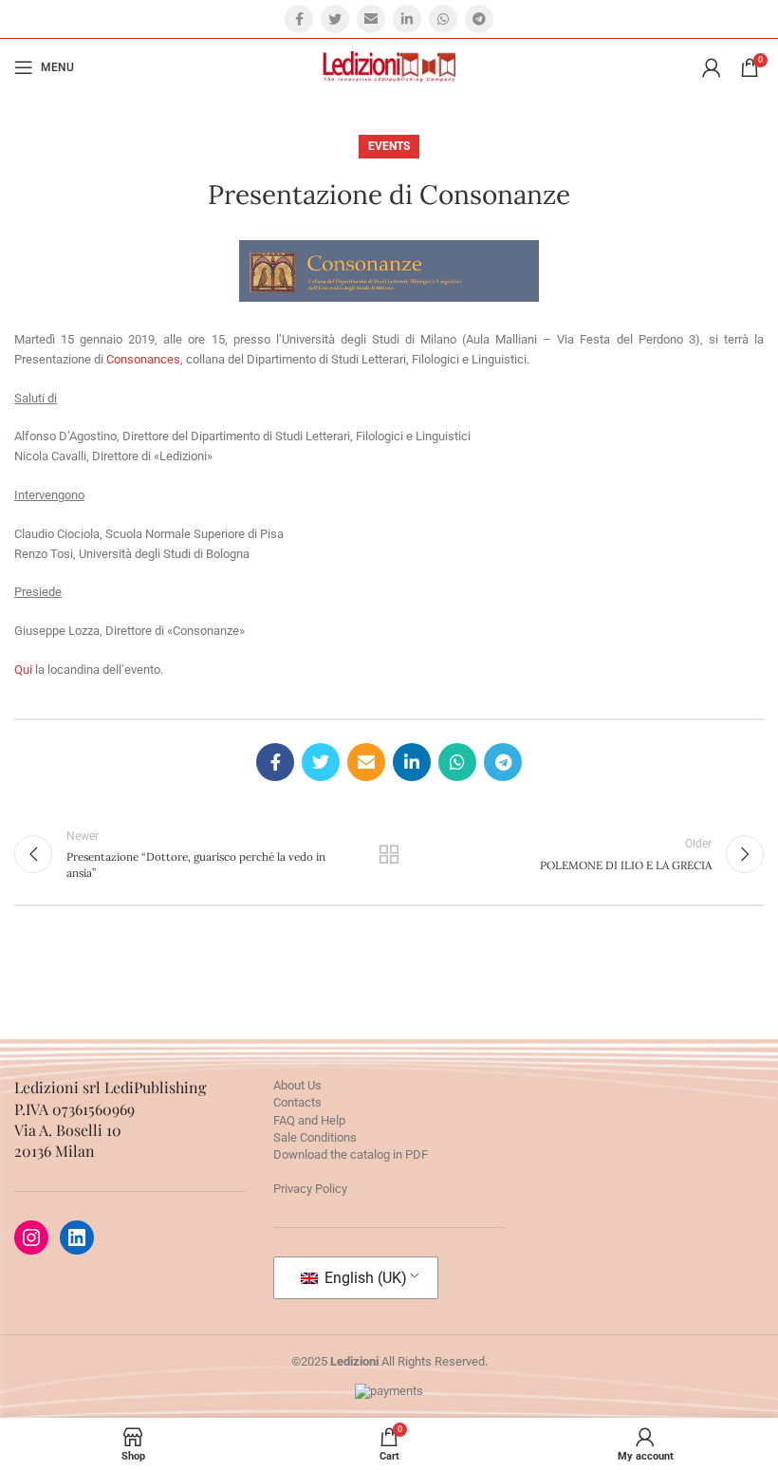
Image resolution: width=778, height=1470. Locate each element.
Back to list (389, 854)
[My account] (712, 67)
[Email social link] (371, 19)
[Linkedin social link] (407, 19)
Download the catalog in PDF (350, 1154)
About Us (297, 1085)
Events (389, 146)
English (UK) (364, 1278)
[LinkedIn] (77, 1237)
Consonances (143, 359)
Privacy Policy (310, 1189)
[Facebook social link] (299, 19)
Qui (23, 669)
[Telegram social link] (479, 19)
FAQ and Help (309, 1120)
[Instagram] (31, 1237)
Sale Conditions (315, 1137)
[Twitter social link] (335, 19)
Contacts (297, 1102)
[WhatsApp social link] (443, 19)
